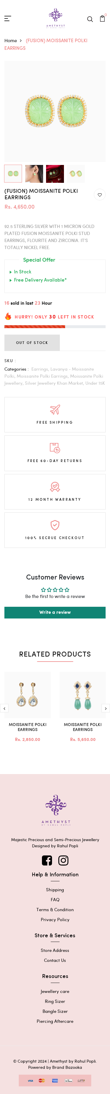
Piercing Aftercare (55, 1021)
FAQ (55, 899)
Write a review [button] (55, 612)
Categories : (16, 369)
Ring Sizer (55, 1001)
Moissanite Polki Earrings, (43, 376)
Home (10, 40)
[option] (55, 111)
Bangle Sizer (55, 1011)
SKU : (10, 360)
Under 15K (95, 383)
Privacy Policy (55, 919)
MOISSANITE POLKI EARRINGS (27, 727)
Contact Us (55, 960)
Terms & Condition (55, 909)
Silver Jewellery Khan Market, (55, 383)
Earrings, (40, 369)
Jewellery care (55, 991)
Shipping (55, 889)
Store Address (55, 950)
